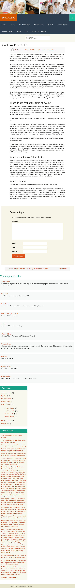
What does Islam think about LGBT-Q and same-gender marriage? (13, 441)
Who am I (12, 25)
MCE (26, 32)
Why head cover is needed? (9, 577)
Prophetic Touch (38, 25)
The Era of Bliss (9, 416)
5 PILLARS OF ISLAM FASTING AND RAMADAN (19, 378)
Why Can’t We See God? (9, 368)
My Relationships (24, 25)
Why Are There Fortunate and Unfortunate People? (18, 336)
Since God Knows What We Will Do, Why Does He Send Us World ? (28, 269)
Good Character (5, 304)
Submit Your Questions (39, 32)
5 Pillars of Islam (5, 282)
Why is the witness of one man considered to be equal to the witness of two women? (13, 454)
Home (4, 25)
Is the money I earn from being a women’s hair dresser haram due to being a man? (13, 556)
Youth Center (18, 50)
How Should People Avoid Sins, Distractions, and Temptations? (22, 306)
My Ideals (50, 25)
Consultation (63, 269)
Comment (15, 221)
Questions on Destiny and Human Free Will (15, 296)
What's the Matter (6, 344)
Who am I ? (42, 50)
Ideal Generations (7, 358)
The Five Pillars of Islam (9, 316)
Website (14, 251)
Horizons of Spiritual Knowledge (12, 326)
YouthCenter (8, 17)
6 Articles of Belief (6, 334)
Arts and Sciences (62, 25)
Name (14, 243)
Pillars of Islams (5, 401)
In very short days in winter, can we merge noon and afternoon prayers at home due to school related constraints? (13, 562)
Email (14, 247)
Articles (18, 32)
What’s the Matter (7, 32)
